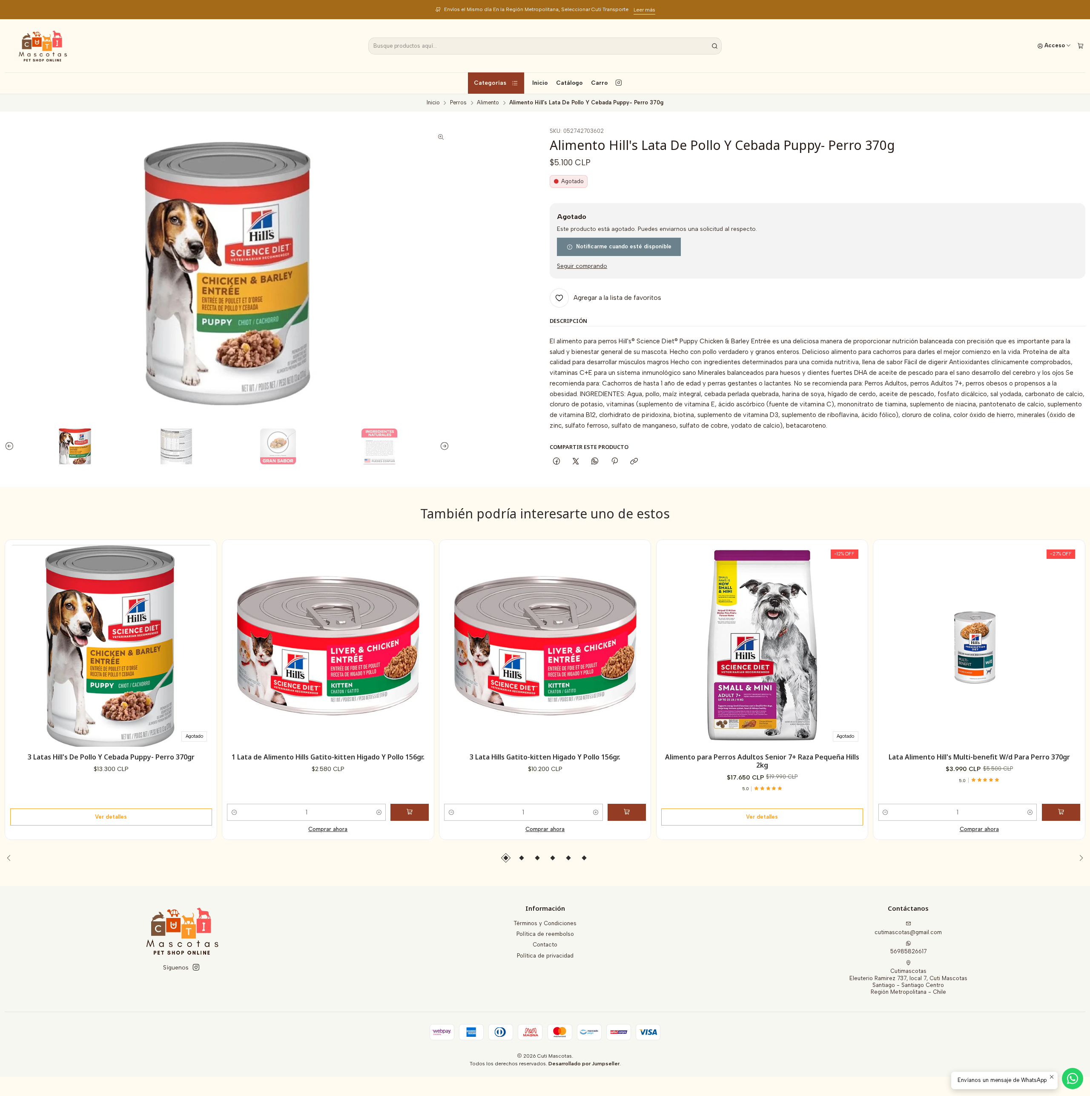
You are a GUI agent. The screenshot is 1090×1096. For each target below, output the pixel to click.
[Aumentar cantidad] (378, 812)
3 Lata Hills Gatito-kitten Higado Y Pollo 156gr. (545, 757)
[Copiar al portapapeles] (633, 462)
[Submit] (714, 46)
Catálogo (569, 82)
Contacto (545, 944)
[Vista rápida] (202, 643)
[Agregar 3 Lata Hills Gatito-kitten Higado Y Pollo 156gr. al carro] (627, 812)
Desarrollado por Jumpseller (584, 1064)
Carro (599, 82)
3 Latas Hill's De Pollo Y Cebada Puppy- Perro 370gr (111, 757)
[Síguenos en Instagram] (618, 83)
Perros (458, 103)
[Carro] (1080, 46)
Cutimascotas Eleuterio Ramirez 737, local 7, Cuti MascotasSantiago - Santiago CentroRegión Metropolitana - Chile (908, 981)
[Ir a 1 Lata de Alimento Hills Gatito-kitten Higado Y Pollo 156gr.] (328, 646)
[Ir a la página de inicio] (42, 46)
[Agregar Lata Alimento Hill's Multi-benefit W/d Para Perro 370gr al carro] (1061, 812)
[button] (506, 858)
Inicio (540, 82)
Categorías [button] (490, 82)
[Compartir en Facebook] (556, 462)
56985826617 (908, 951)
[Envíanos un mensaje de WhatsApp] (1072, 1078)
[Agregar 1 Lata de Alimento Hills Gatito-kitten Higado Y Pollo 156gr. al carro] (409, 812)
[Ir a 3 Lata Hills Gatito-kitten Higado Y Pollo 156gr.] (545, 646)
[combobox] (545, 46)
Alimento (488, 103)
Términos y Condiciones (545, 923)
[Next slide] (442, 446)
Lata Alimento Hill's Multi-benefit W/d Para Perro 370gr (979, 757)
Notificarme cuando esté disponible (623, 246)
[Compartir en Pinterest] (614, 462)
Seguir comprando (582, 266)
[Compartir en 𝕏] (575, 462)
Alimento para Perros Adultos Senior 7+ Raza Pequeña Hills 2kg (762, 761)
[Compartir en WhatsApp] (595, 462)
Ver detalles (111, 817)
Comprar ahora (327, 829)
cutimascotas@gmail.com (908, 932)
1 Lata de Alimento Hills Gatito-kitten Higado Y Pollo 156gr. (328, 757)
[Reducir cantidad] (234, 812)
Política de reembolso (545, 934)
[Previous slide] (11, 446)
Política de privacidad (545, 955)
